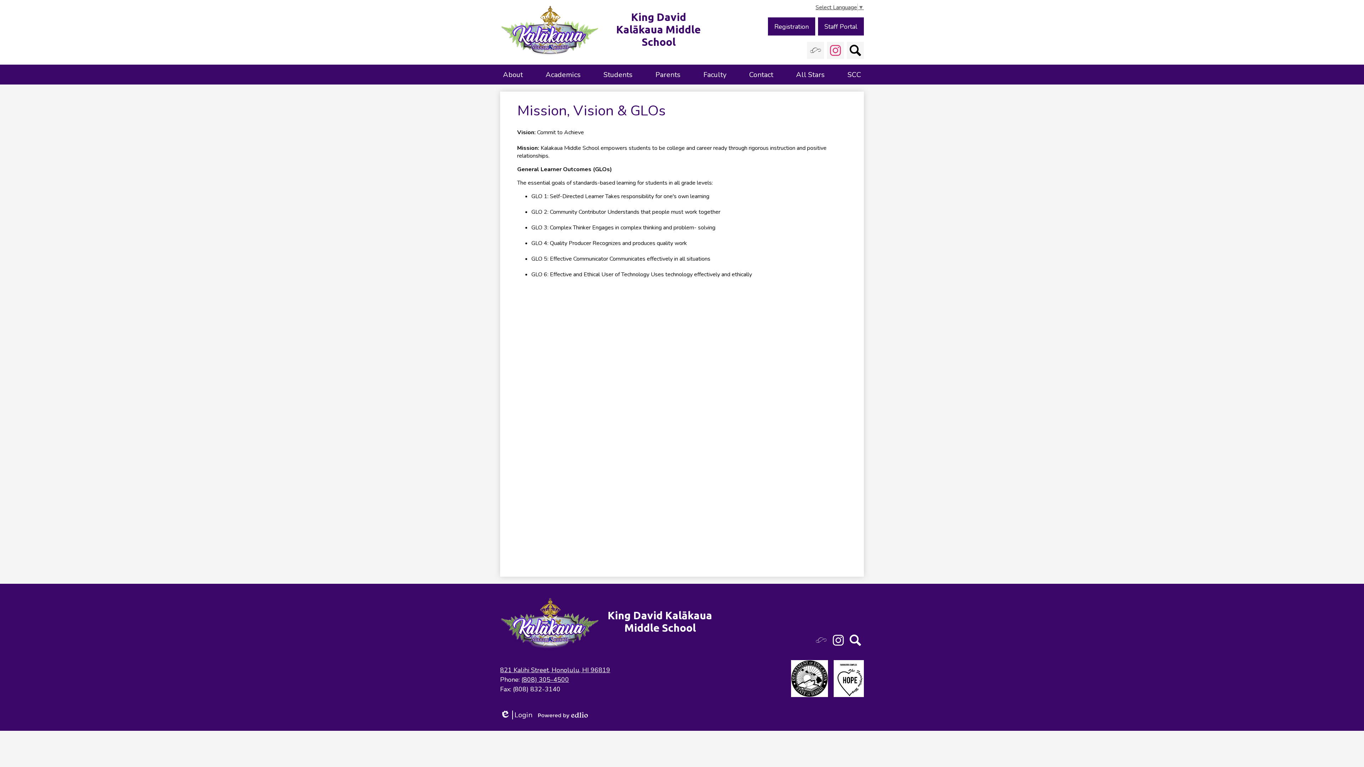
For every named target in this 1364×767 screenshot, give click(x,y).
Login (516, 715)
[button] (513, 75)
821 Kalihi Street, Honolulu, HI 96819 (555, 670)
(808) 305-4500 (545, 679)
